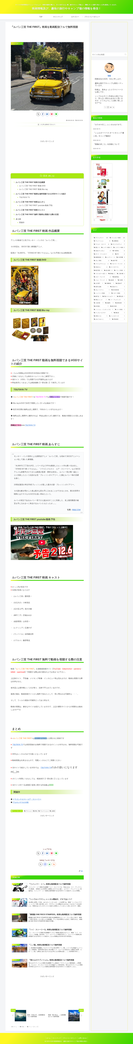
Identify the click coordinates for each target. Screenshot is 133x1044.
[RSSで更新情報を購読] (54, 864)
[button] (125, 54)
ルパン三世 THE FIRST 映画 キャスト (30, 210)
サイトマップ (57, 1038)
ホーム (48, 1038)
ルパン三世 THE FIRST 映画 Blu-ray (33, 189)
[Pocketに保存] (52, 114)
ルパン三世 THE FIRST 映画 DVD (32, 186)
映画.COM (76, 510)
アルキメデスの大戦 (21, 802)
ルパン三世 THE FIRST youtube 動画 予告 (36, 205)
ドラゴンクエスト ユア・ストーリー (27, 799)
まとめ (18, 219)
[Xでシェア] (38, 114)
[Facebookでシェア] (43, 114)
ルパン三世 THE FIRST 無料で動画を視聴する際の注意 (37, 214)
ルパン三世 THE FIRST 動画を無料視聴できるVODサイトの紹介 (41, 194)
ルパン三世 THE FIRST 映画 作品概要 (30, 182)
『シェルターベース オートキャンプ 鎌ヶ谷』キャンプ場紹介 (108, 134)
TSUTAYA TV (24, 197)
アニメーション (44, 811)
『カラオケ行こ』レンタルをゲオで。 (108, 125)
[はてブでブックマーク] (47, 114)
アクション (29, 811)
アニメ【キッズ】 (17, 811)
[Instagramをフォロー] (45, 864)
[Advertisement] (47, 34)
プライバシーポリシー (69, 1038)
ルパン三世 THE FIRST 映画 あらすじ (30, 202)
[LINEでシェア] (56, 114)
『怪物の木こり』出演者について (106, 144)
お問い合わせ (82, 1038)
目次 (45, 175)
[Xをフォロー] (40, 864)
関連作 (21, 222)
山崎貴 (53, 811)
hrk (109, 75)
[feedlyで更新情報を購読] (49, 864)
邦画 (36, 811)
